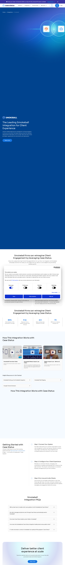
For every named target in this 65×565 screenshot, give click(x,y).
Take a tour (52, 5)
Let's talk (57, 5)
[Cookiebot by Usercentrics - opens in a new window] (54, 268)
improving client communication (18, 450)
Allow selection (32, 296)
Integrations (10, 12)
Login (61, 5)
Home (4, 12)
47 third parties (14, 280)
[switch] (25, 288)
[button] (21, 5)
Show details (55, 292)
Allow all (51, 296)
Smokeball (16, 12)
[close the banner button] (58, 2)
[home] (10, 5)
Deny (14, 296)
